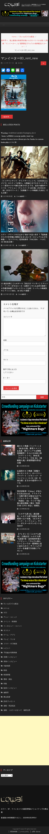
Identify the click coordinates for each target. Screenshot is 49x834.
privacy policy (24, 832)
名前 (5, 340)
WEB (5, 612)
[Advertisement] (24, 740)
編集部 (6, 692)
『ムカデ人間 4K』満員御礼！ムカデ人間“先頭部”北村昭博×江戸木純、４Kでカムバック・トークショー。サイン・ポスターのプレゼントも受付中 (29, 520)
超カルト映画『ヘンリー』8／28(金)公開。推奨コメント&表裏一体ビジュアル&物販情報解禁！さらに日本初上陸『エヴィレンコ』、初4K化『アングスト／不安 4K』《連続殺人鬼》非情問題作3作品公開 (29, 454)
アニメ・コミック (10, 617)
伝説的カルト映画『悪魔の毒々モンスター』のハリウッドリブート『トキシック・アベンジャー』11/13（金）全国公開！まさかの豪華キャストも (29, 477)
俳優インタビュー (10, 657)
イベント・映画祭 (10, 621)
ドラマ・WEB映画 (10, 643)
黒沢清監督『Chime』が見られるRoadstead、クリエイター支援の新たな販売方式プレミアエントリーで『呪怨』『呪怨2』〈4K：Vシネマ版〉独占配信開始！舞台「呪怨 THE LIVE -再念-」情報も (29, 498)
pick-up (6, 608)
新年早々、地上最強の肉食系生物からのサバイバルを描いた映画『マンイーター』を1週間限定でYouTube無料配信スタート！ (8, 117)
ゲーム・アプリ (9, 635)
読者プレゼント (9, 701)
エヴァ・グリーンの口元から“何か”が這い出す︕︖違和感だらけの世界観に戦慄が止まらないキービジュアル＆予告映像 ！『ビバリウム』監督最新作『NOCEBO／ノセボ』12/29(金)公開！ (24, 238)
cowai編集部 (20, 196)
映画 (5, 670)
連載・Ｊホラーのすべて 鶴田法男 (17, 710)
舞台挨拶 (7, 697)
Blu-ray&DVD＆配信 (11, 604)
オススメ (7, 630)
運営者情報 (13, 832)
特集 (5, 683)
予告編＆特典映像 (10, 652)
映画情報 (7, 675)
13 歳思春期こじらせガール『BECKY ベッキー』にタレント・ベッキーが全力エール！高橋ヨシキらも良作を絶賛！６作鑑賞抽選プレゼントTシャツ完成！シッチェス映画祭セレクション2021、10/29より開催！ (24, 287)
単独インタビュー (10, 661)
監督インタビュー (10, 688)
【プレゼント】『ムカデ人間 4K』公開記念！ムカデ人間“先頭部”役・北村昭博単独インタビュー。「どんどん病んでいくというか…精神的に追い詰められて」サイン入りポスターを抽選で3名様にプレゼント (29, 542)
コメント (7, 316)
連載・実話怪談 (9, 706)
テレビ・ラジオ (9, 639)
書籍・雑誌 (8, 679)
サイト (5, 359)
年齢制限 (7, 666)
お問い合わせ (36, 832)
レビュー (7, 648)
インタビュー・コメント (13, 626)
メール (5, 350)
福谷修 (20, 63)
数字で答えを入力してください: (10, 370)
